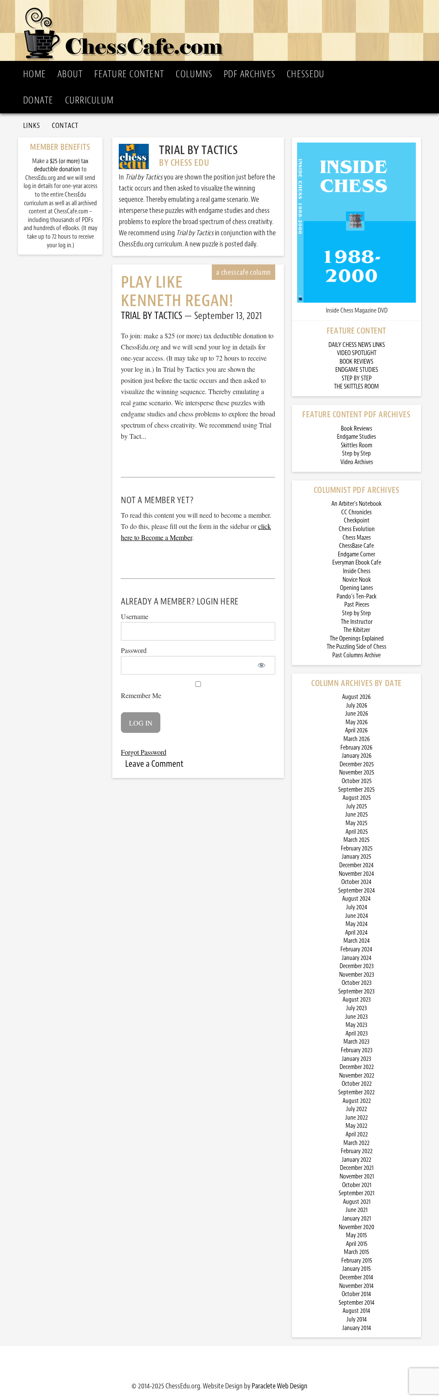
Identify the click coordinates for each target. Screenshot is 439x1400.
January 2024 (357, 958)
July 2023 (356, 1008)
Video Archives (356, 462)
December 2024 (356, 865)
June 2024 (356, 916)
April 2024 (356, 933)
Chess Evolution (357, 529)
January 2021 (356, 1219)
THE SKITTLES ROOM (356, 387)
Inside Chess (356, 571)
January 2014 (356, 1328)
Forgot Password (143, 751)
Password (134, 650)
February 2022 (357, 1151)
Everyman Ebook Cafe (356, 563)
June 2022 (356, 1118)
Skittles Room (356, 445)
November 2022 (356, 1076)
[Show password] (261, 665)
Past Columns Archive (356, 655)
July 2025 (356, 806)
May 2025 (356, 823)
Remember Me (141, 695)
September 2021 (356, 1193)
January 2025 (356, 857)
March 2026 (356, 739)
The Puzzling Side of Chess (356, 647)
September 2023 (356, 991)
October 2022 (357, 1084)
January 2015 (356, 1269)
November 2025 (356, 772)
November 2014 (356, 1286)
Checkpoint (357, 520)
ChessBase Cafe (356, 546)
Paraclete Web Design (279, 1386)
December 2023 (357, 966)
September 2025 (356, 790)
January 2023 (356, 1059)
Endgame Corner (356, 554)
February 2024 (356, 949)
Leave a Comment (154, 764)
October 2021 (356, 1185)
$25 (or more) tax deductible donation (61, 165)
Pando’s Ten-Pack (356, 596)
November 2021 (357, 1176)
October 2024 (356, 882)
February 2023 (357, 1050)
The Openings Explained (357, 639)
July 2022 (356, 1109)
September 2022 (356, 1092)
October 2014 (356, 1294)
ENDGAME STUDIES (356, 370)
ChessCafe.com (222, 30)
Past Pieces (356, 605)
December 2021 (356, 1168)
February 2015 (356, 1261)
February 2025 (357, 848)
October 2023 (357, 983)
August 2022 (357, 1101)
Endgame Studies (356, 437)
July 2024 (356, 907)
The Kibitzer (356, 630)
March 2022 (356, 1143)
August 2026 (356, 697)
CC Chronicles (356, 512)
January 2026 (357, 756)
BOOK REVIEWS (356, 362)
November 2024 (356, 874)
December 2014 (356, 1277)
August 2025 (357, 798)
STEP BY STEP (357, 378)
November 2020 (356, 1227)
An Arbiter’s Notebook (356, 504)
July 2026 (356, 706)
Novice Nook (357, 580)
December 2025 (357, 764)
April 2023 (357, 1034)
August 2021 (356, 1202)
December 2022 (357, 1067)
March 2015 (356, 1252)
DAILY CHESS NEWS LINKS (356, 345)
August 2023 (357, 1000)
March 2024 (356, 941)
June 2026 (356, 714)
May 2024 (357, 924)
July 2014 (356, 1319)
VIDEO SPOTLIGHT (356, 353)
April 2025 (357, 832)
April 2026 (356, 730)
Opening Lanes (356, 588)
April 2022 (357, 1134)
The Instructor (357, 622)
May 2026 (357, 722)
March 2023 (356, 1042)
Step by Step (356, 453)
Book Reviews (356, 429)
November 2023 (356, 975)
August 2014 (356, 1311)
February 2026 (356, 748)
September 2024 (356, 891)
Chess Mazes (357, 538)
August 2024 (356, 899)
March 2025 (356, 840)
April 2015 (356, 1244)
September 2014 (357, 1303)
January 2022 (356, 1160)
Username (134, 616)
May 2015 (356, 1235)
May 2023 (356, 1025)
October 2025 (357, 781)
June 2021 (356, 1210)
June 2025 (356, 815)
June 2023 (356, 1017)
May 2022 (356, 1126)
